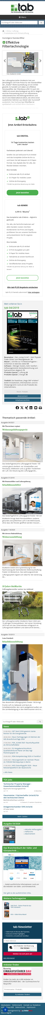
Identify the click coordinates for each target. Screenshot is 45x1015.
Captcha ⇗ (31, 950)
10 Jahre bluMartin (12, 586)
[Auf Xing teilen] (26, 408)
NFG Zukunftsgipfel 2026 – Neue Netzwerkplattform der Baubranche (20, 766)
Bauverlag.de (6, 1013)
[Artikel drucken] (40, 408)
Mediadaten (5, 1005)
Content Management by (11, 1011)
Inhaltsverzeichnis (22, 400)
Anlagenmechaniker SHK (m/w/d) (17, 806)
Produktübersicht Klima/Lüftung (16, 33)
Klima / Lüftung (12, 31)
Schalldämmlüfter (11, 485)
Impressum (31, 1007)
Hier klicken (24, 948)
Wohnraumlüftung (12, 537)
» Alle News (7, 772)
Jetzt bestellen (22, 192)
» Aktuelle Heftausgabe (33, 829)
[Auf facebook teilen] (17, 408)
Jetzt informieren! (9, 958)
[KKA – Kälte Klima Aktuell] (7, 914)
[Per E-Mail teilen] (35, 408)
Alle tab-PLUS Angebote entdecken (22, 287)
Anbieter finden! (23, 994)
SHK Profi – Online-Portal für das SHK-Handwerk (21, 906)
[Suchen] (41, 22)
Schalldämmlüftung (12, 641)
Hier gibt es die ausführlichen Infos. (17, 893)
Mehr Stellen (22, 816)
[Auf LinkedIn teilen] (31, 408)
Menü (23, 17)
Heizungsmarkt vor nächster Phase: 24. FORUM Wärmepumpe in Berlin (21, 761)
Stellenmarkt (17, 1005)
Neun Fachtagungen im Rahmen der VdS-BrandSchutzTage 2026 (21, 738)
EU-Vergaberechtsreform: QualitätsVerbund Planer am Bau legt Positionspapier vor (17, 750)
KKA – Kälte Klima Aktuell (18, 914)
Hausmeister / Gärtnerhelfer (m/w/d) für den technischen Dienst (21, 796)
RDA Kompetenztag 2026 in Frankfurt (22, 756)
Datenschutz (20, 1007)
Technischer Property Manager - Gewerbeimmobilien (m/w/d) (17, 785)
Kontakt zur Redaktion (32, 1005)
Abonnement (23, 396)
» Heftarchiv (28, 831)
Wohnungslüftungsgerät (14, 429)
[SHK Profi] (7, 906)
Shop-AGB (10, 1007)
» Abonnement (29, 834)
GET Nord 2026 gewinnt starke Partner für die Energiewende (19, 732)
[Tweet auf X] (22, 408)
